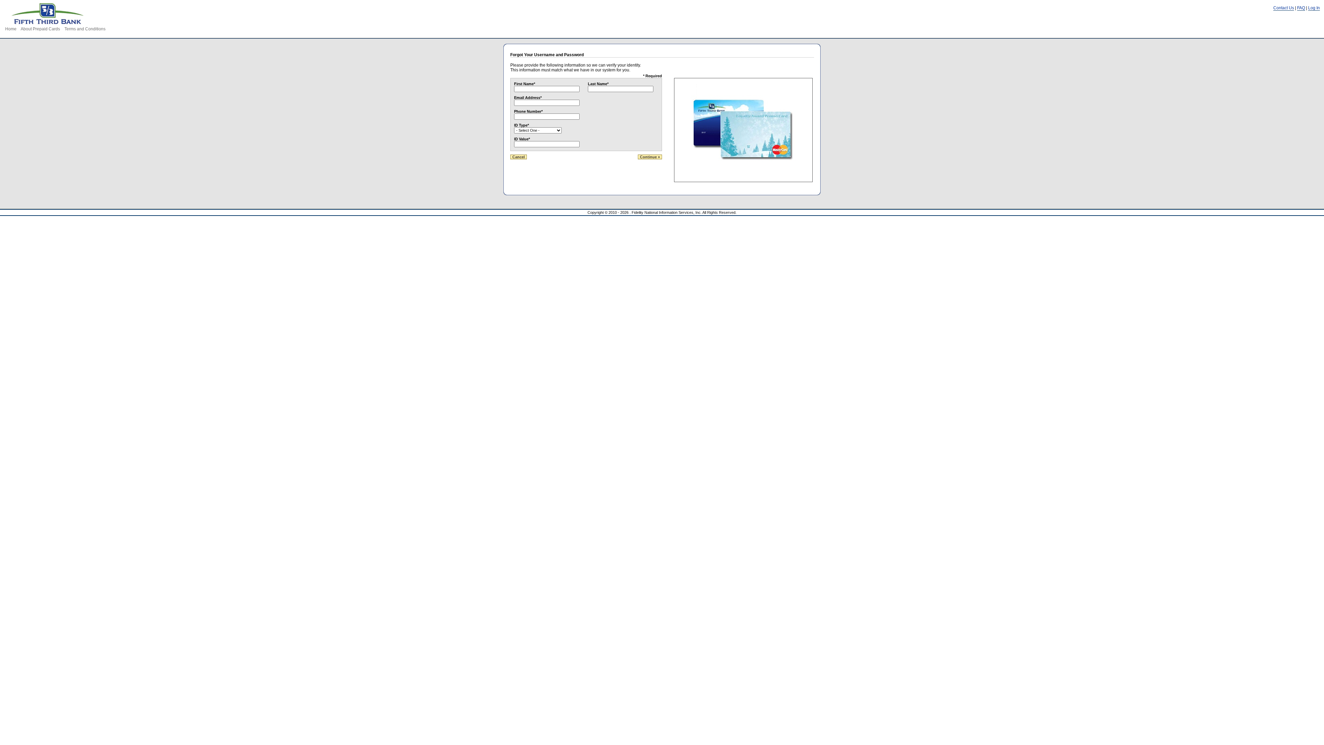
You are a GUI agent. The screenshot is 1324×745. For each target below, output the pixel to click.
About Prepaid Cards (40, 29)
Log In (1314, 8)
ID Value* (522, 139)
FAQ (1301, 8)
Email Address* (528, 98)
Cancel (518, 157)
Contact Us (1283, 8)
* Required (652, 76)
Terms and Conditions (85, 29)
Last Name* (598, 84)
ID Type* (521, 125)
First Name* (524, 84)
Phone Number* (528, 111)
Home (11, 29)
